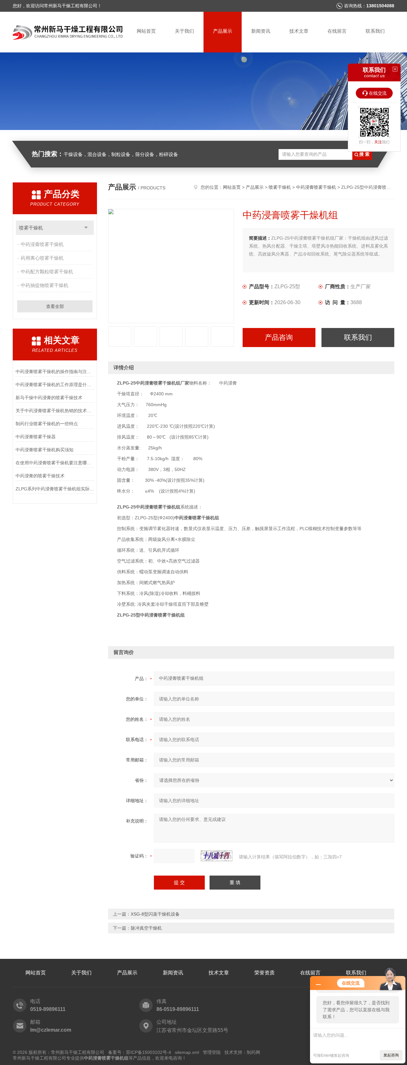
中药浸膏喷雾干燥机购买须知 (44, 449)
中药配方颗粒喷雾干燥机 (47, 271)
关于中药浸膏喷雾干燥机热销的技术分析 (55, 410)
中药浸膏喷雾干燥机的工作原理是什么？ (55, 384)
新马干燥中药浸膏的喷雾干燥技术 (49, 397)
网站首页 (146, 31)
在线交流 (378, 93)
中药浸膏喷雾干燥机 (42, 244)
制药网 (253, 1052)
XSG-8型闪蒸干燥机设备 (155, 914)
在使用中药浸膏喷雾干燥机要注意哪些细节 (55, 462)
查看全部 (55, 306)
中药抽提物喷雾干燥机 (44, 285)
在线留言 (337, 31)
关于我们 (184, 31)
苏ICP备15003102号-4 (148, 1052)
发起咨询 (391, 1055)
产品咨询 (279, 337)
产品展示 (222, 31)
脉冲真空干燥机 (146, 928)
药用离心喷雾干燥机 (42, 258)
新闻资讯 (260, 31)
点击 (86, 228)
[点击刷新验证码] (216, 855)
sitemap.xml (187, 1052)
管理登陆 (212, 1052)
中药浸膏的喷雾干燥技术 (40, 475)
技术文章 (298, 31)
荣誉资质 (264, 972)
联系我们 (375, 31)
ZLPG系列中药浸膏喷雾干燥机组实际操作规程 (55, 488)
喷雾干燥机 (31, 227)
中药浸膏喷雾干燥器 (36, 436)
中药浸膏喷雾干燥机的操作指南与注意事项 (55, 371)
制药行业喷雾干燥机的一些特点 (47, 423)
